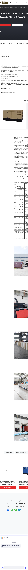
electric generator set (21, 452)
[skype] (19, 510)
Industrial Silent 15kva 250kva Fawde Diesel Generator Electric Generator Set (10, 482)
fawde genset (9, 452)
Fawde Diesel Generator (14, 7)
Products (6, 7)
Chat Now (18, 25)
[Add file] (2, 567)
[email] (8, 510)
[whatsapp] (12, 510)
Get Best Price (5, 25)
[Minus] (26, 538)
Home (1, 7)
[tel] (23, 510)
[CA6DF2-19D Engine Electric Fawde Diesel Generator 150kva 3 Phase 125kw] (10, 470)
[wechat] (15, 510)
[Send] (26, 567)
